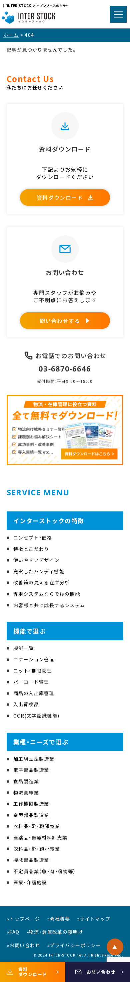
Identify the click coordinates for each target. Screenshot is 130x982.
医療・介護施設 (30, 882)
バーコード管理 (31, 681)
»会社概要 (58, 918)
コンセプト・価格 (32, 537)
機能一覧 (23, 648)
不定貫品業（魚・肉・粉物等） (44, 871)
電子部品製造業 (31, 769)
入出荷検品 (26, 704)
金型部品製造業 (31, 815)
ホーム (11, 34)
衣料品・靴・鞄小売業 (36, 848)
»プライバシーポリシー (74, 945)
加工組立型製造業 (33, 758)
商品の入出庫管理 (33, 693)
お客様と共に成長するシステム (49, 605)
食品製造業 (26, 781)
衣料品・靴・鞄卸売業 (36, 826)
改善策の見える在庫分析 (41, 582)
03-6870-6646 (65, 368)
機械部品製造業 (31, 859)
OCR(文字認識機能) (36, 715)
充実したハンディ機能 (38, 571)
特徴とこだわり (31, 549)
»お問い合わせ (23, 945)
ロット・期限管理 (32, 670)
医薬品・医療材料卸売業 (40, 837)
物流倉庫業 (26, 792)
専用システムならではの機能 (46, 593)
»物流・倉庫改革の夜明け (54, 931)
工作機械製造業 (31, 803)
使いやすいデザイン (36, 560)
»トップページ (23, 918)
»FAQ (13, 931)
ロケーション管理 (33, 659)
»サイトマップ (94, 918)
